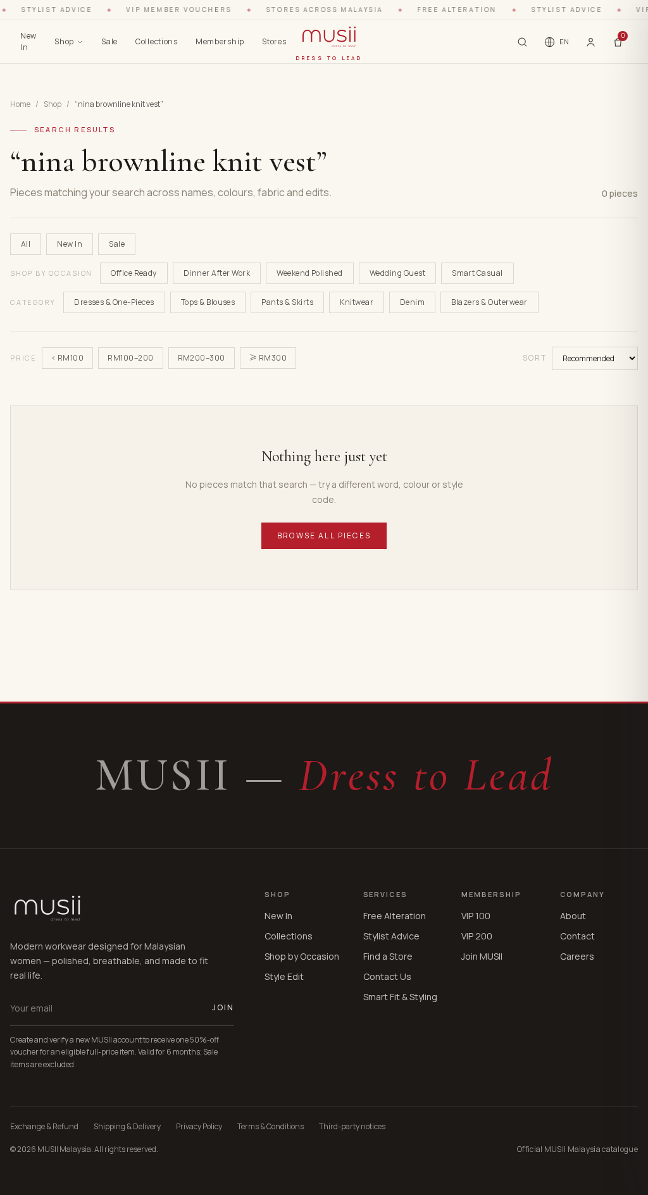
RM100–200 (130, 357)
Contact (577, 936)
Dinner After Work (217, 273)
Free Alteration (394, 916)
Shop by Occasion (302, 956)
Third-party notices (352, 1127)
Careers (577, 956)
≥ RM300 (268, 357)
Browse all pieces (324, 535)
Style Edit (284, 976)
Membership (220, 41)
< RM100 (67, 357)
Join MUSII (481, 956)
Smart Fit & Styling (400, 997)
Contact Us (387, 976)
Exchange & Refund (44, 1127)
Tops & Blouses (208, 302)
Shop (64, 41)
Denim (412, 302)
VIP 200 (476, 936)
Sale (109, 41)
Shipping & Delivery (127, 1127)
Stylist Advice (391, 936)
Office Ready (134, 273)
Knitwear (356, 302)
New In (28, 41)
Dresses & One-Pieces (114, 302)
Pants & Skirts (287, 302)
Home (20, 104)
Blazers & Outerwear (489, 302)
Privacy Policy (199, 1127)
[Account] (591, 41)
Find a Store (388, 956)
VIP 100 (475, 916)
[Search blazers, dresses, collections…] (522, 42)
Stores (274, 41)
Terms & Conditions (270, 1127)
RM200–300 (201, 357)
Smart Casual (477, 273)
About (573, 916)
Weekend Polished (310, 273)
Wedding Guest (397, 273)
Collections (156, 41)
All (25, 243)
